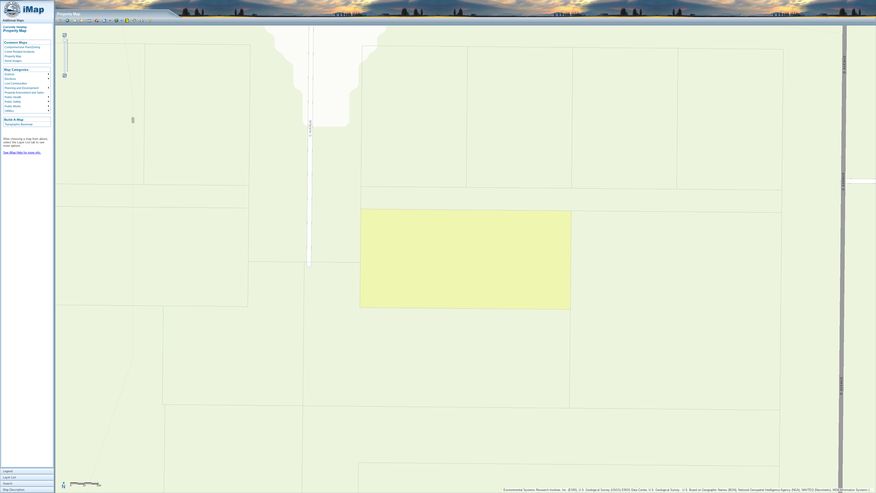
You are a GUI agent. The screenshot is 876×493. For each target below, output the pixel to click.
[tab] (27, 20)
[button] (60, 20)
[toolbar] (465, 20)
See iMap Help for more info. (22, 152)
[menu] (27, 51)
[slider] (65, 40)
